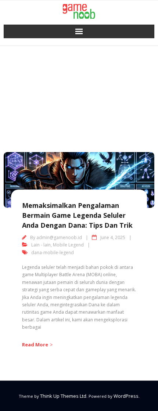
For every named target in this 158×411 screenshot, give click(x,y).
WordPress (126, 396)
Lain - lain (41, 245)
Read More (35, 344)
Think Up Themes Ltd (63, 396)
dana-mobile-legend (52, 252)
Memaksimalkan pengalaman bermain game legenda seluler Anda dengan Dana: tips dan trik (77, 215)
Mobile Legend (68, 245)
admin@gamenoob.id (59, 237)
